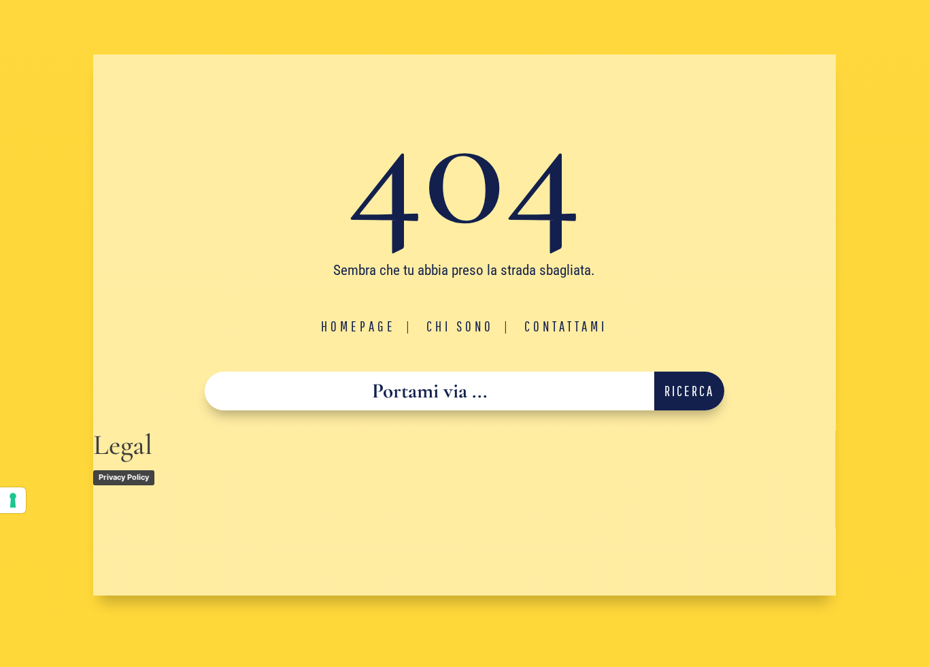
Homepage (358, 326)
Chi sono (460, 326)
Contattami (565, 326)
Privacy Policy (124, 477)
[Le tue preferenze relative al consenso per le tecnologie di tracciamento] (13, 500)
